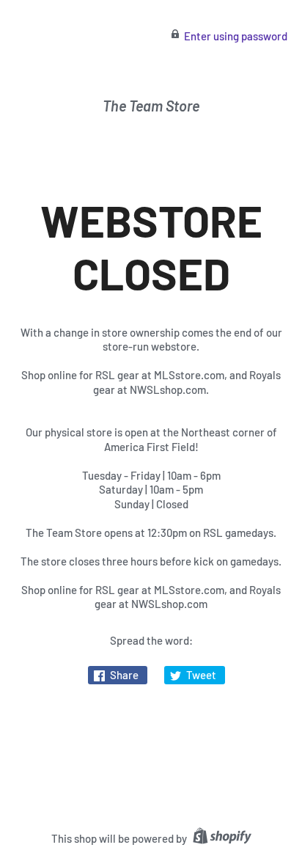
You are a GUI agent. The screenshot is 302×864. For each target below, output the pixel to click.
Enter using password (235, 36)
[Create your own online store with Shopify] (220, 838)
